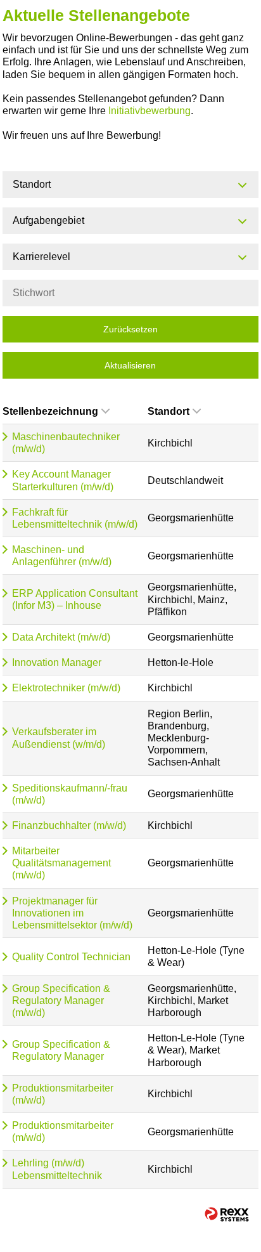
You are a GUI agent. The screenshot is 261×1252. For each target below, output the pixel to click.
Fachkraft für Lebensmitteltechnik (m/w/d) (74, 518)
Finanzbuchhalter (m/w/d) (69, 825)
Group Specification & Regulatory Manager (61, 1050)
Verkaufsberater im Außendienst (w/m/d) (58, 737)
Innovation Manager (56, 662)
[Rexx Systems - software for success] (227, 1214)
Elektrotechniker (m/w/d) (66, 687)
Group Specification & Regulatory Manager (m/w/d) (61, 1000)
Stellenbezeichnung (50, 411)
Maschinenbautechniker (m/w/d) (66, 442)
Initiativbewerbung (149, 110)
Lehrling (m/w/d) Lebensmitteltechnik (57, 1168)
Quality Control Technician (71, 956)
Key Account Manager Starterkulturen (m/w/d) (62, 480)
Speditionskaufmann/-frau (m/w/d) (69, 794)
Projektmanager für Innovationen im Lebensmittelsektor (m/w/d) (72, 913)
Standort (168, 411)
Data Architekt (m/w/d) (61, 637)
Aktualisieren (130, 365)
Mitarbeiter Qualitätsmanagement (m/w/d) (61, 862)
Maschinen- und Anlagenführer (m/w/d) (61, 555)
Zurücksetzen (130, 329)
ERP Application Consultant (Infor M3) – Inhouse (74, 599)
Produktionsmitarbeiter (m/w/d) (62, 1094)
